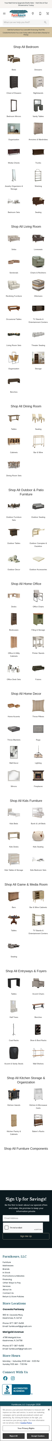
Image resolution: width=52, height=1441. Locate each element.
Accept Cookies (37, 1436)
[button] (4, 13)
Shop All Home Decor (26, 693)
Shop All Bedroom (26, 47)
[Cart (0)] (48, 13)
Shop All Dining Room (26, 406)
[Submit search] (45, 22)
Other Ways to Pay (12, 1282)
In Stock (6, 1272)
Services (7, 1286)
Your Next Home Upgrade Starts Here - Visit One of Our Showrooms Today (26, 4)
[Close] (49, 1410)
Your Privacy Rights (26, 1428)
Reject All (14, 1436)
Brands (6, 1269)
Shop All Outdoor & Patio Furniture (26, 492)
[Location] (33, 13)
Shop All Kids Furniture (26, 801)
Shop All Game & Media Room (26, 884)
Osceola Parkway (13, 1309)
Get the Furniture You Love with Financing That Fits (26, 30)
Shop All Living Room (26, 226)
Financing (7, 1279)
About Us (7, 1289)
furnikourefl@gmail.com (20, 1326)
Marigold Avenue (13, 1332)
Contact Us (8, 1293)
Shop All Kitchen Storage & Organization (26, 1080)
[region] (26, 1423)
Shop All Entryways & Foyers (26, 971)
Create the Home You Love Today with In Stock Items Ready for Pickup (26, 34)
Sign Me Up (26, 1236)
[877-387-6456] (40, 13)
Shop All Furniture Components (26, 1148)
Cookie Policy (26, 1423)
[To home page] (18, 13)
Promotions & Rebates (13, 1276)
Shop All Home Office (26, 584)
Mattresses (8, 1265)
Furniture (7, 1262)
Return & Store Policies (13, 1296)
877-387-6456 (17, 1323)
